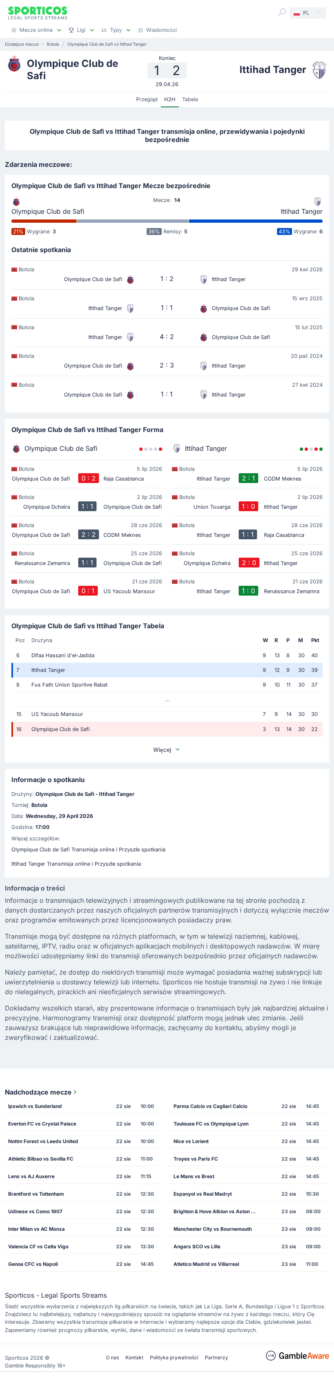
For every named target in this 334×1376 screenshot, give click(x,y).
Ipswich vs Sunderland (35, 1106)
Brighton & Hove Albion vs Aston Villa (217, 1211)
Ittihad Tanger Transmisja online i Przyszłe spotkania (76, 864)
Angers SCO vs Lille (197, 1246)
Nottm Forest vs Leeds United (43, 1141)
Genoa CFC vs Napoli (33, 1264)
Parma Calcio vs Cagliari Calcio (210, 1106)
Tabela (190, 99)
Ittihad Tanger (302, 211)
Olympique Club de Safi (47, 211)
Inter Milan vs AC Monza (36, 1229)
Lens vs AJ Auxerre (31, 1176)
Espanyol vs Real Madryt (203, 1194)
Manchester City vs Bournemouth (213, 1229)
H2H (170, 99)
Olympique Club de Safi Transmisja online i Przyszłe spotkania (88, 849)
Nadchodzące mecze (38, 1092)
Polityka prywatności (174, 1357)
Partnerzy (216, 1357)
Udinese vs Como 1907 (35, 1211)
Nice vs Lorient (191, 1141)
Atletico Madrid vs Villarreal (206, 1264)
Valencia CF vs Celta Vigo (38, 1246)
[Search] (282, 12)
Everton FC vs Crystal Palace (42, 1124)
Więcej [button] (162, 749)
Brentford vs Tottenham (36, 1194)
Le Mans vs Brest (194, 1176)
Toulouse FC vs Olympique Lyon (211, 1124)
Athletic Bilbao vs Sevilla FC (40, 1159)
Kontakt (134, 1357)
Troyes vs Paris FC (196, 1159)
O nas (112, 1357)
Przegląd (147, 99)
